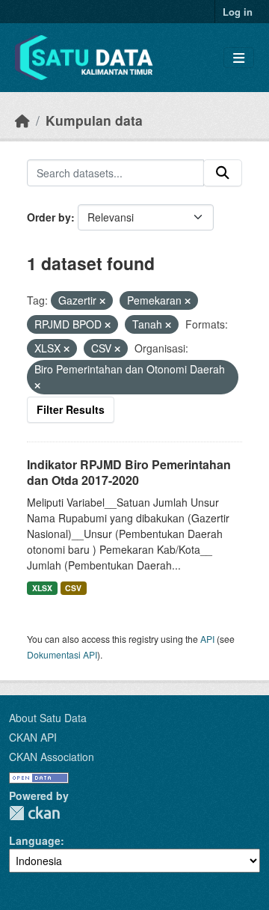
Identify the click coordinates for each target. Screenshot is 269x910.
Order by (49, 217)
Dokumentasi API (62, 654)
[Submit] (222, 172)
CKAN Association (51, 756)
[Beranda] (22, 120)
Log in (238, 11)
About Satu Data (48, 717)
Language (35, 840)
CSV (73, 587)
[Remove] (102, 301)
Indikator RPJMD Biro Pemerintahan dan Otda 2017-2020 (129, 472)
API (207, 638)
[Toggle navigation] (238, 58)
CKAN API (33, 737)
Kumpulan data (94, 120)
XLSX (42, 587)
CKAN (34, 813)
